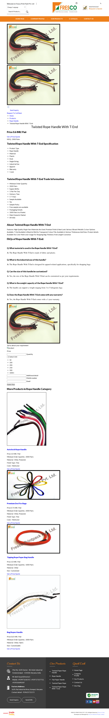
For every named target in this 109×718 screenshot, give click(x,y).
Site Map (77, 686)
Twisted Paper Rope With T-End (59, 688)
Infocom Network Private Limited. (96, 714)
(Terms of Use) (101, 712)
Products (12, 118)
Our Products (57, 19)
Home (11, 116)
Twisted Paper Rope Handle (59, 672)
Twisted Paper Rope (59, 683)
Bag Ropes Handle (15, 632)
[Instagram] (97, 703)
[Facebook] (87, 703)
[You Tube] (94, 703)
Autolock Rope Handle (17, 449)
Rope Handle (14, 121)
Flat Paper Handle (58, 680)
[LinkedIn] (91, 703)
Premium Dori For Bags (17, 503)
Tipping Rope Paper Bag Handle (20, 557)
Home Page (20, 19)
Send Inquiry (14, 110)
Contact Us (88, 19)
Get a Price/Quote (13, 137)
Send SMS (29, 700)
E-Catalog (73, 19)
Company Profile (37, 19)
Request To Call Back (14, 113)
